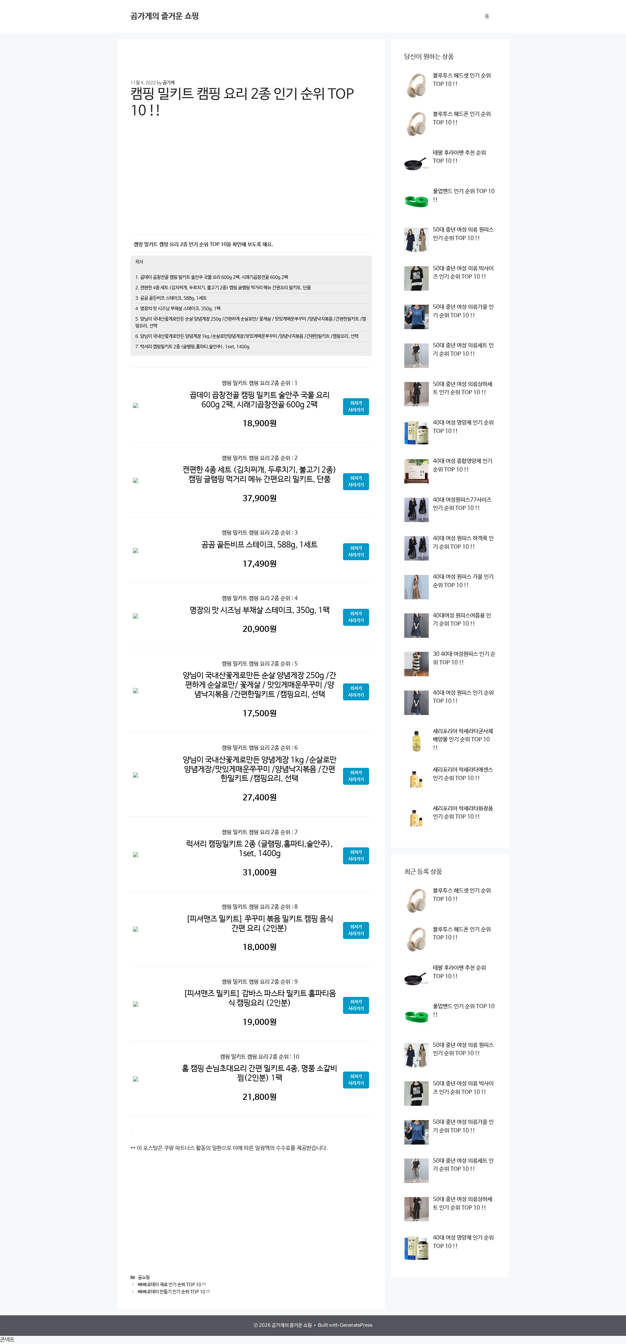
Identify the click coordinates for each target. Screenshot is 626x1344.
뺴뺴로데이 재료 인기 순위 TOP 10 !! (172, 1285)
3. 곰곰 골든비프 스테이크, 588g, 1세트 (171, 298)
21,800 (259, 1097)
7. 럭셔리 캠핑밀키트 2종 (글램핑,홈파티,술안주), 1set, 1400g (192, 346)
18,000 (259, 947)
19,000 (259, 1022)
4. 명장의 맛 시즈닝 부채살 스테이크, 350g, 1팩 (177, 308)
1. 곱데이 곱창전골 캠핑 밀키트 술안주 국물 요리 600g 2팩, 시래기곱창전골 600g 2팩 (211, 277)
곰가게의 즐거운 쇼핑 (164, 16)
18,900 (259, 423)
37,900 (259, 498)
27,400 (259, 797)
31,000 (259, 872)
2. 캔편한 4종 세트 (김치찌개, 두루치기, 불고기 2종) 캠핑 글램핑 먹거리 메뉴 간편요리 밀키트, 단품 (223, 287)
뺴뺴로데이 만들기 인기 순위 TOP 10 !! (174, 1292)
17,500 (259, 713)
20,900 (259, 629)
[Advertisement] (251, 180)
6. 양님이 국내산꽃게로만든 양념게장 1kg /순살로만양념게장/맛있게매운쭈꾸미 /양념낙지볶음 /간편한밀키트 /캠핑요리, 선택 (246, 336)
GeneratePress (356, 1325)
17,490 (259, 564)
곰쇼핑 (144, 1277)
